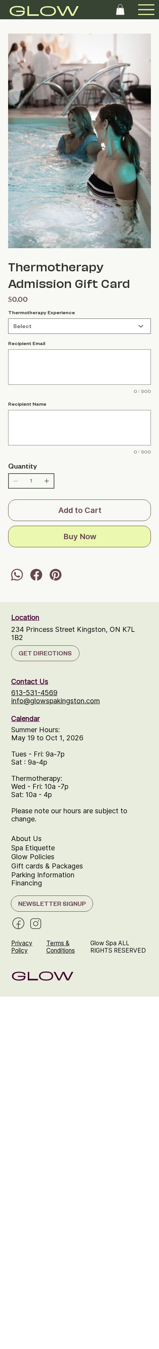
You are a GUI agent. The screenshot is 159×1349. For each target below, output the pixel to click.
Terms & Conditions (60, 946)
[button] (120, 9)
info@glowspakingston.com (55, 701)
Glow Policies (32, 857)
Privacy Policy (21, 946)
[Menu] (146, 10)
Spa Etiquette (33, 848)
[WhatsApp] (17, 575)
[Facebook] (36, 575)
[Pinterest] (55, 575)
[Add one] (46, 481)
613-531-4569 (34, 693)
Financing (26, 883)
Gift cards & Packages (47, 866)
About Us (26, 838)
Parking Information (42, 875)
